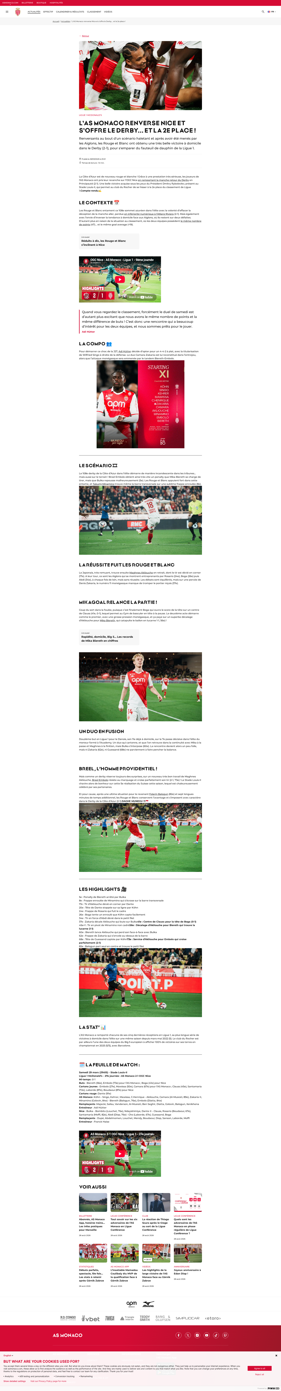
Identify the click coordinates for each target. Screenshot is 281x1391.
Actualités (65, 21)
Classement (94, 11)
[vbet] (90, 1318)
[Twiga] (109, 1318)
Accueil (56, 21)
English (7, 1355)
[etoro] (213, 1318)
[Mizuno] (148, 1304)
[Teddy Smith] (145, 1318)
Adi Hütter (125, 351)
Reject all (259, 1374)
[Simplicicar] (187, 1318)
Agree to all (259, 1368)
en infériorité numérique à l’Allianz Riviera (149, 214)
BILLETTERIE (27, 3)
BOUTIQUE (41, 3)
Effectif (48, 11)
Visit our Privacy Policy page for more (48, 1381)
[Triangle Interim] (127, 1318)
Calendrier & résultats (70, 11)
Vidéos (108, 11)
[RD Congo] (68, 1318)
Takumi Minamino (103, 484)
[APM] (132, 1304)
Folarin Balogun (158, 794)
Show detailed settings (15, 1381)
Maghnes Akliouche (141, 572)
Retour (85, 36)
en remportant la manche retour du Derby (163, 180)
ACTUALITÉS (34, 11)
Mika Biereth (107, 620)
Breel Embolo (100, 780)
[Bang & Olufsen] (163, 1318)
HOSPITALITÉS (56, 3)
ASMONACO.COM (10, 3)
